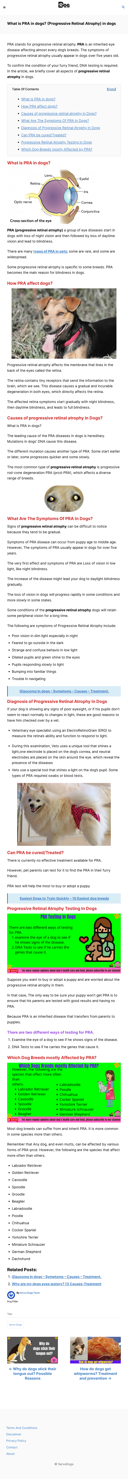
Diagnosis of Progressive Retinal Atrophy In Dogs (60, 128)
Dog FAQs (12, 1301)
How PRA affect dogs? (39, 106)
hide (111, 89)
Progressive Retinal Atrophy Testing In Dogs (56, 142)
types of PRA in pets (50, 251)
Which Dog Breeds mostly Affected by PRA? (56, 149)
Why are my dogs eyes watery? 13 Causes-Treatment (56, 1284)
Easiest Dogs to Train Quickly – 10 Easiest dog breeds (64, 898)
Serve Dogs (15, 1324)
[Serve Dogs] (64, 7)
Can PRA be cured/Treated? (43, 135)
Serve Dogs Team (30, 1292)
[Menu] (4, 7)
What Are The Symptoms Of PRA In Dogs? (55, 121)
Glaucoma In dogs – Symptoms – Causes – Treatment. (56, 1277)
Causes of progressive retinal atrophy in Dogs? (59, 113)
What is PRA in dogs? (38, 99)
